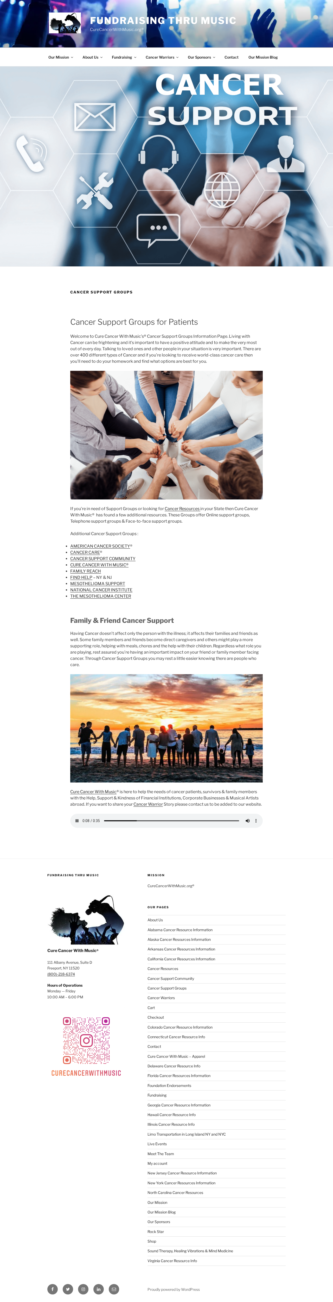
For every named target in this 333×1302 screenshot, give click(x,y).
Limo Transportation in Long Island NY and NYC (187, 1134)
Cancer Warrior (148, 804)
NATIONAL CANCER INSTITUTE (101, 589)
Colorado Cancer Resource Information (180, 1027)
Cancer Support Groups (167, 988)
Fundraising (122, 57)
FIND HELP (81, 577)
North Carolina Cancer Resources (175, 1192)
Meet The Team (161, 1153)
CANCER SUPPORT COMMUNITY (103, 558)
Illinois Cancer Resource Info (171, 1124)
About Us (90, 57)
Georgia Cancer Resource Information (179, 1105)
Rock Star (156, 1231)
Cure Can (79, 791)
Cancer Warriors (160, 57)
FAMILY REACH (85, 571)
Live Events (157, 1144)
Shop (152, 1241)
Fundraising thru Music (163, 20)
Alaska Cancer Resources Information (179, 939)
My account (157, 1163)
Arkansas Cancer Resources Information (181, 949)
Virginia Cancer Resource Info (172, 1261)
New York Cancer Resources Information (181, 1183)
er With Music (103, 791)
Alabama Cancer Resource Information (180, 930)
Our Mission (58, 57)
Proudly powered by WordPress (174, 1289)
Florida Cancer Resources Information (179, 1075)
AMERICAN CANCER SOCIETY (100, 546)
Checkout (156, 1017)
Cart (151, 1007)
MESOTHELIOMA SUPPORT (97, 583)
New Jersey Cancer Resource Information (182, 1173)
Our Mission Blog (263, 57)
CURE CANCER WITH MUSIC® (99, 564)
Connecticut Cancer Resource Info (176, 1037)
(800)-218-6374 (61, 974)
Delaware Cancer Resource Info (174, 1066)
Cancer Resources (182, 508)
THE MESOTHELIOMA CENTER (100, 596)
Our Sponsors (199, 57)
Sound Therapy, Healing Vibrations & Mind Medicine (190, 1251)
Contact (232, 57)
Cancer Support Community (171, 978)
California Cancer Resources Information (181, 959)
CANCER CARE (85, 552)
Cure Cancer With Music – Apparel (176, 1056)
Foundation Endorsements (169, 1085)
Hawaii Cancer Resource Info (172, 1114)
